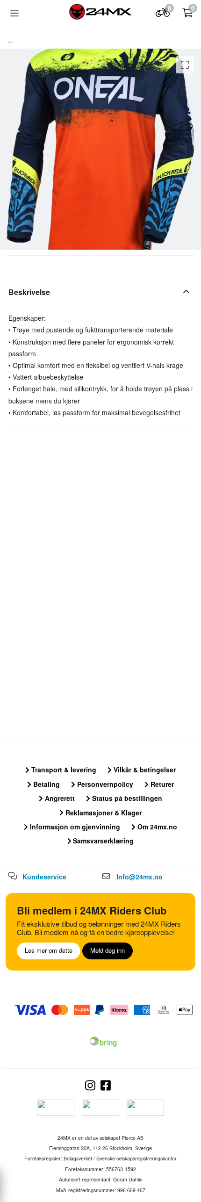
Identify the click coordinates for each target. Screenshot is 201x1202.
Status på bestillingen (126, 798)
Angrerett (59, 798)
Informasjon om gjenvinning (74, 826)
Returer (161, 784)
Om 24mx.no (156, 826)
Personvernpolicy (104, 784)
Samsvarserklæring (102, 840)
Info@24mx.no (139, 876)
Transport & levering (62, 769)
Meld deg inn (107, 950)
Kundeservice (44, 876)
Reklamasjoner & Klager (103, 812)
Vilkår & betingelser (144, 769)
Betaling (45, 784)
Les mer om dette (48, 950)
